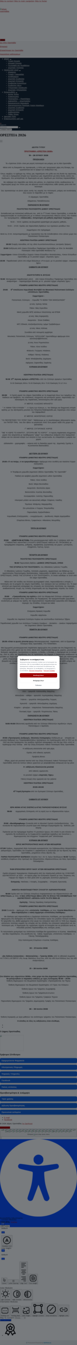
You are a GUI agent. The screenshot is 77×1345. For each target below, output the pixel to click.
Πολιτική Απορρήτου (35, 670)
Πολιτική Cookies (49, 670)
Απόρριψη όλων (38, 680)
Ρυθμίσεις (38, 685)
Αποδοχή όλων (38, 675)
